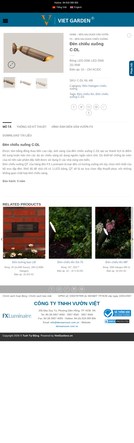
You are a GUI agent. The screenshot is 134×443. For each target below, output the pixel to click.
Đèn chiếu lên (85, 94)
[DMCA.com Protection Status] (117, 321)
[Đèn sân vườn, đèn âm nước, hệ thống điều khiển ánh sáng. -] (67, 19)
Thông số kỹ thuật (32, 126)
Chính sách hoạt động (15, 296)
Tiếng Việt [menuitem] (61, 7)
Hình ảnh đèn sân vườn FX (72, 126)
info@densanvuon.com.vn (64, 322)
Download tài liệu (17, 135)
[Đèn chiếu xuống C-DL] (33, 53)
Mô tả (7, 126)
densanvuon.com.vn (67, 326)
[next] (132, 246)
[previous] (2, 246)
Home (73, 34)
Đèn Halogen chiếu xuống (91, 39)
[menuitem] (59, 7)
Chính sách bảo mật (40, 296)
